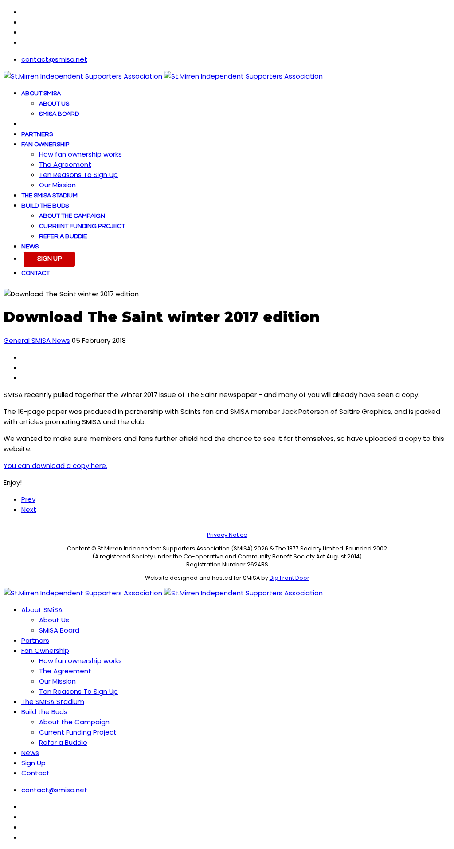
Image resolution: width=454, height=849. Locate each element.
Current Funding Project (82, 226)
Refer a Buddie (63, 236)
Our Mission (57, 184)
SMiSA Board (59, 114)
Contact (35, 273)
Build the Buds (45, 206)
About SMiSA (41, 93)
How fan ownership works (80, 154)
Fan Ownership (45, 145)
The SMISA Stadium (49, 196)
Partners (37, 134)
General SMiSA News (37, 340)
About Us (54, 104)
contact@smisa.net (54, 59)
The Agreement (65, 164)
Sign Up (49, 258)
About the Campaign (72, 216)
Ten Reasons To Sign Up (78, 174)
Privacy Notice (227, 534)
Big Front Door (289, 578)
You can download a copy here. (55, 465)
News (30, 247)
